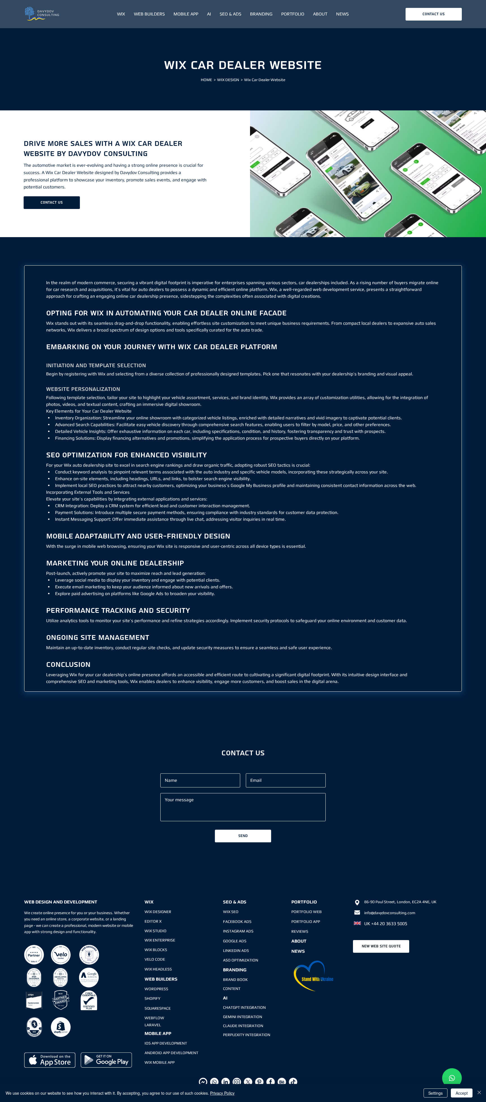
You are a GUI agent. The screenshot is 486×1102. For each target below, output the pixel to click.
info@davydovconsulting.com (389, 912)
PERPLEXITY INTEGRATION (246, 1034)
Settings (435, 1093)
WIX (149, 902)
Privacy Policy (222, 1093)
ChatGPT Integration (244, 1007)
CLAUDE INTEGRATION (243, 1025)
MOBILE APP (158, 1033)
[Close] (479, 1092)
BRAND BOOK (235, 979)
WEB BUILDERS (161, 979)
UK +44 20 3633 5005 (385, 923)
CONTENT (231, 988)
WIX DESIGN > (230, 79)
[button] (120, 14)
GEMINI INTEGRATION (242, 1016)
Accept (462, 1093)
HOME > (208, 79)
